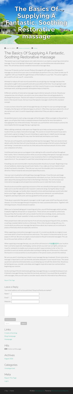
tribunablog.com (40, 391)
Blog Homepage (10, 336)
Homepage (8, 339)
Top (6, 391)
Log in (6, 381)
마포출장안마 (54, 243)
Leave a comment (24, 48)
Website (7, 301)
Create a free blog (10, 333)
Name (6, 294)
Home (35, 48)
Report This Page (9, 280)
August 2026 (8, 359)
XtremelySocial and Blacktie (59, 391)
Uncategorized (9, 368)
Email (6, 297)
